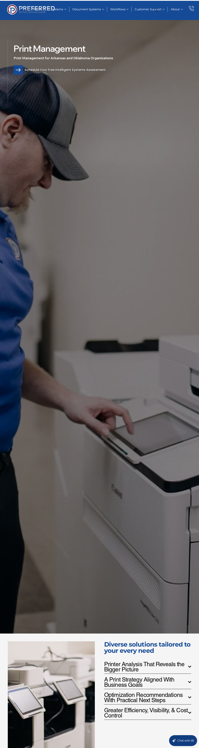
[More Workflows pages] (127, 9)
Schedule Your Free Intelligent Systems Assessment (65, 70)
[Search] (156, 10)
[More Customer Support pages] (164, 9)
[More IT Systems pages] (65, 9)
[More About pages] (182, 9)
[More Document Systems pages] (103, 9)
